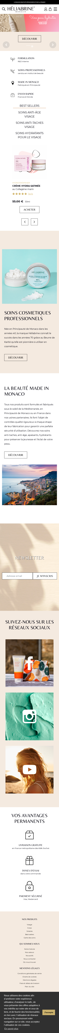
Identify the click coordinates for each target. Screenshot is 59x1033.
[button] (6, 44)
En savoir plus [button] (11, 1029)
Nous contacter (30, 959)
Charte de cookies (29, 977)
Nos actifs (29, 956)
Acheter (29, 209)
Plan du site (29, 987)
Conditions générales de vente (30, 973)
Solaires (30, 931)
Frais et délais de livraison (29, 983)
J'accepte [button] (48, 1012)
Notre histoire (29, 949)
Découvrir (29, 38)
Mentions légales (29, 980)
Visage (29, 925)
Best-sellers (29, 934)
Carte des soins (29, 938)
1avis (30, 194)
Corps (29, 928)
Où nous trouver (29, 962)
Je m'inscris (45, 575)
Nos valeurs (29, 952)
